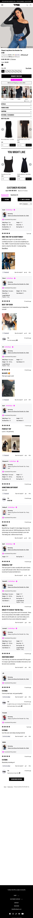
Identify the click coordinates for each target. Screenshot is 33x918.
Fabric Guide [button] (5, 107)
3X (20, 71)
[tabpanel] (4, 93)
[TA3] (16, 5)
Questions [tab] (14, 195)
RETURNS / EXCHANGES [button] (7, 115)
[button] (8, 59)
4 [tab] (5, 47)
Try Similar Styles (16, 79)
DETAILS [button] (3, 104)
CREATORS (16, 906)
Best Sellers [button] (5, 118)
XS (2, 71)
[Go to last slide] (2, 129)
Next (31, 101)
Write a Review (26, 200)
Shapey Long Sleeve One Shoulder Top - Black (18, 215)
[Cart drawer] (30, 5)
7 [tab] (8, 47)
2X (17, 71)
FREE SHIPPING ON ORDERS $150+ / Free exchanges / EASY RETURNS (16, 1)
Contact (16, 902)
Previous (30, 101)
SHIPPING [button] (3, 111)
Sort (20, 204)
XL (13, 71)
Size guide (28, 68)
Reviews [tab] (5, 195)
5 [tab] (6, 47)
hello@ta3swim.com (16, 909)
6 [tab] (7, 47)
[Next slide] (30, 129)
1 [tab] (1, 47)
